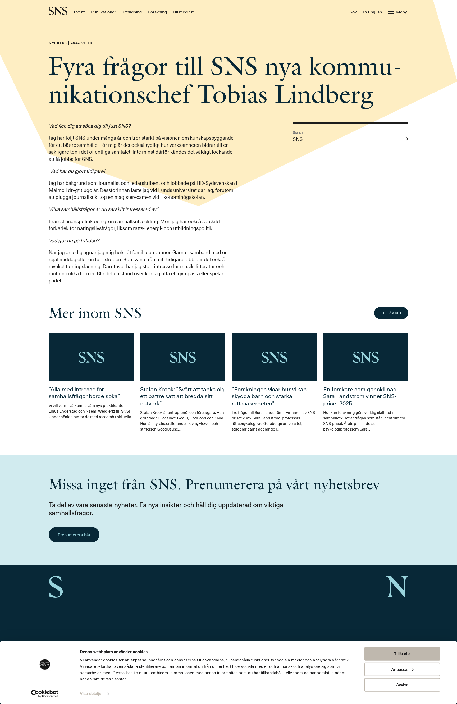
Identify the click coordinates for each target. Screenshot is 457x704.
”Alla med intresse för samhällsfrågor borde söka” (84, 392)
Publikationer (103, 12)
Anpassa (399, 669)
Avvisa (402, 685)
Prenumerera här (74, 534)
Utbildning (132, 12)
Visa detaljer (91, 693)
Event (79, 12)
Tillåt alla (402, 654)
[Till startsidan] (58, 11)
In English (372, 12)
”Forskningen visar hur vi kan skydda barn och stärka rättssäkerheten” (269, 396)
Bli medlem (184, 12)
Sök (353, 12)
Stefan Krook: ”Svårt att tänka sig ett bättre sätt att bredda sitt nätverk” (182, 396)
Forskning (157, 12)
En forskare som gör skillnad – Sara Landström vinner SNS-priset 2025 (362, 396)
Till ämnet (391, 312)
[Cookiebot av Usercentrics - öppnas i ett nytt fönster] (45, 694)
